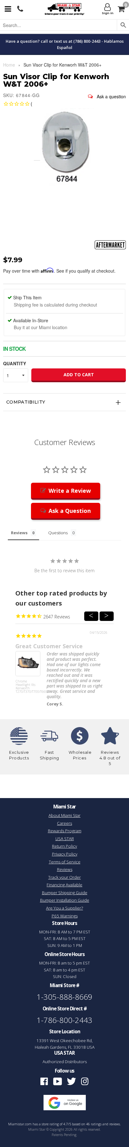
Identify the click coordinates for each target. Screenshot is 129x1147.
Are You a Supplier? (64, 908)
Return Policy (64, 846)
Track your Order (64, 877)
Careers (64, 823)
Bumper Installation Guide (64, 900)
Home (9, 65)
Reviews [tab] (19, 532)
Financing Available (64, 885)
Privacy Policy (64, 854)
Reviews (64, 869)
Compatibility (25, 402)
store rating (50, 1124)
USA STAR (64, 838)
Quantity (14, 363)
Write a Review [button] (70, 490)
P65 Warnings (65, 916)
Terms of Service (64, 862)
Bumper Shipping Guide (64, 892)
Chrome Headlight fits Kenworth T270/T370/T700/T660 (28, 687)
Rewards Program (64, 831)
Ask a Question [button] (70, 510)
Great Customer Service (49, 646)
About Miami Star (64, 815)
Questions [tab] (58, 532)
